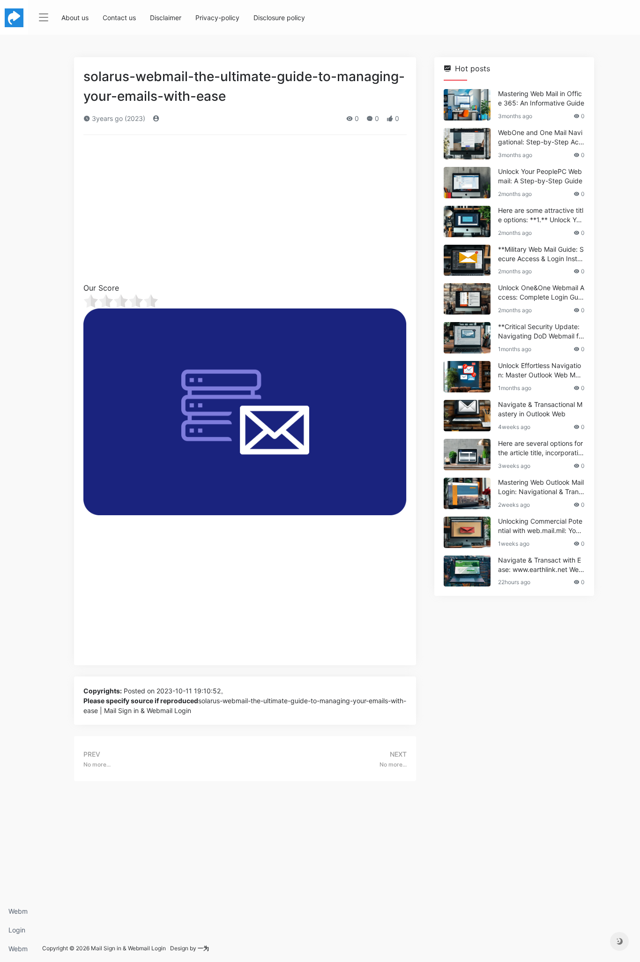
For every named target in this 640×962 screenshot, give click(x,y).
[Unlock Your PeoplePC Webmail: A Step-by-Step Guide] (467, 182)
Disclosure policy (279, 18)
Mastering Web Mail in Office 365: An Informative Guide (541, 98)
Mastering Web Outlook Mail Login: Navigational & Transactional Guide (541, 487)
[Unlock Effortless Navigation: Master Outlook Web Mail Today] (467, 376)
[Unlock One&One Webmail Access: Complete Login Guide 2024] (467, 299)
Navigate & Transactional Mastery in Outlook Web (540, 409)
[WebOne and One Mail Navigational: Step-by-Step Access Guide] (467, 143)
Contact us (119, 18)
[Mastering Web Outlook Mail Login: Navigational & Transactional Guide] (467, 493)
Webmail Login (18, 914)
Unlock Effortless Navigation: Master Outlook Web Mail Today (540, 370)
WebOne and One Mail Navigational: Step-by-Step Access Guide (540, 137)
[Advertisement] (245, 212)
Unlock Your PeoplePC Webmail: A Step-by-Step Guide (540, 176)
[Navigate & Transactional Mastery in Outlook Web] (467, 415)
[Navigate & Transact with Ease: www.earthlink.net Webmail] (467, 571)
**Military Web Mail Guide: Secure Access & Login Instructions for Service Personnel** (541, 254)
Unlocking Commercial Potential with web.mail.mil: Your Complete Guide (540, 526)
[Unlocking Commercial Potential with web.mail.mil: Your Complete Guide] (467, 532)
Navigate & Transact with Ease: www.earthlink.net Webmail (540, 565)
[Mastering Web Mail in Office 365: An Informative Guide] (467, 104)
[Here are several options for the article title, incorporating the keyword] (467, 454)
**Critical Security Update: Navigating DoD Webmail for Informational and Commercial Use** (540, 332)
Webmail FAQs (18, 951)
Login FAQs (16, 932)
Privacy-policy (217, 18)
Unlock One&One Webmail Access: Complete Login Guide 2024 (541, 293)
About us (75, 18)
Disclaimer (165, 18)
